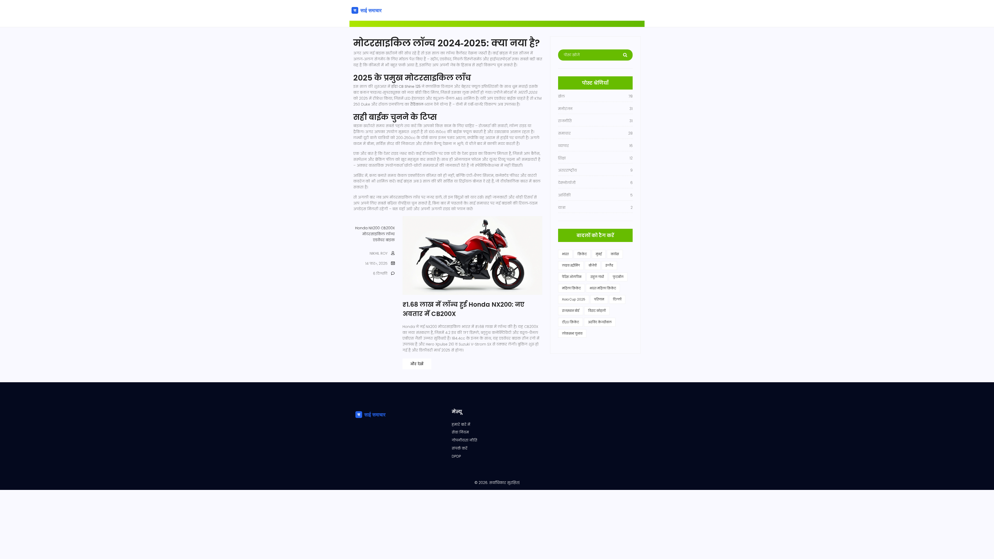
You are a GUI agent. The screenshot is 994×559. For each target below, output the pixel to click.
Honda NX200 (367, 228)
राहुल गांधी (597, 277)
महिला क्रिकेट (571, 288)
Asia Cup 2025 (573, 299)
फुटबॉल (618, 277)
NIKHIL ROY (379, 253)
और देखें (416, 363)
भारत (565, 254)
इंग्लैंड (609, 265)
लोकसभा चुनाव (572, 333)
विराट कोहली (597, 310)
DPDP (456, 456)
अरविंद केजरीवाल (600, 322)
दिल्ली (617, 299)
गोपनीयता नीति (464, 440)
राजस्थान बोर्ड (570, 310)
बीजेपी (593, 265)
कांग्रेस (615, 254)
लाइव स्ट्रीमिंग (571, 265)
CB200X (388, 228)
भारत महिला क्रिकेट (603, 288)
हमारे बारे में (461, 424)
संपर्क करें (459, 448)
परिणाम (599, 299)
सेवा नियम (460, 432)
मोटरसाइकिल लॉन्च (378, 234)
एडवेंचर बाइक (384, 239)
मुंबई (599, 254)
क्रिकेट (582, 254)
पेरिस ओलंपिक (572, 277)
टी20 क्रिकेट (570, 322)
